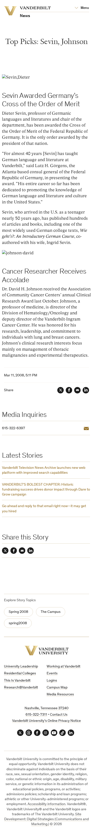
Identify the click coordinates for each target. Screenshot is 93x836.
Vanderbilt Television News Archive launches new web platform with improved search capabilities (43, 470)
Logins (52, 681)
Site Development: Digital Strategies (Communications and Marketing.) (46, 819)
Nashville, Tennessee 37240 (46, 708)
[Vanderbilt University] (46, 650)
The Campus (51, 612)
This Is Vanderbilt (17, 681)
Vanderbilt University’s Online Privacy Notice (46, 721)
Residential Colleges (20, 673)
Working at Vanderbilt (63, 666)
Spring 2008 (18, 612)
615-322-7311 (36, 715)
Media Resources (60, 694)
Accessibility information (46, 804)
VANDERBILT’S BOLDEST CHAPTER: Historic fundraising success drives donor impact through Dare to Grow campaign (46, 490)
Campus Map (57, 687)
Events (52, 673)
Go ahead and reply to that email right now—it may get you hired (44, 508)
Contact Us (58, 715)
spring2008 (18, 623)
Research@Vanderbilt (21, 687)
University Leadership (21, 666)
